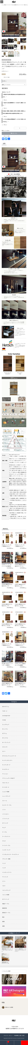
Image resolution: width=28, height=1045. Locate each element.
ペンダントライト (6, 872)
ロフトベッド (5, 899)
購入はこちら (14, 133)
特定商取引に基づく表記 (19, 1035)
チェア (4, 827)
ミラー (4, 881)
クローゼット (5, 783)
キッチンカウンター (7, 760)
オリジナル (5, 738)
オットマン (5, 729)
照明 (3, 921)
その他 (4, 720)
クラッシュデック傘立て (8, 778)
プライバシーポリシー (8, 1035)
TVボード (4, 711)
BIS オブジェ (5, 706)
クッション (5, 774)
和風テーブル (5, 903)
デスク (4, 841)
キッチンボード (6, 60)
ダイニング (5, 823)
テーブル (4, 832)
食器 (3, 926)
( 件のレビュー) (5, 71)
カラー (4, 81)
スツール (4, 800)
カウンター (5, 747)
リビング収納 (5, 894)
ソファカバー (5, 814)
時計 (3, 917)
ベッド (4, 863)
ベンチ (4, 868)
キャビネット (5, 769)
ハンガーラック (6, 850)
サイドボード (5, 787)
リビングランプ (6, 890)
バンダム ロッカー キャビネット (10, 854)
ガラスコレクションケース (9, 756)
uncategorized (6, 715)
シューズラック (6, 796)
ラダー (4, 886)
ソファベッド (5, 818)
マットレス (5, 877)
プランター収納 (6, 859)
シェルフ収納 (5, 791)
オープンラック (6, 742)
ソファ (4, 809)
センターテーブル (6, 805)
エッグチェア (5, 724)
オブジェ (4, 733)
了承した (5, 100)
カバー (4, 751)
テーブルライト (6, 836)
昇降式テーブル (6, 912)
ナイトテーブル (6, 845)
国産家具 (4, 908)
